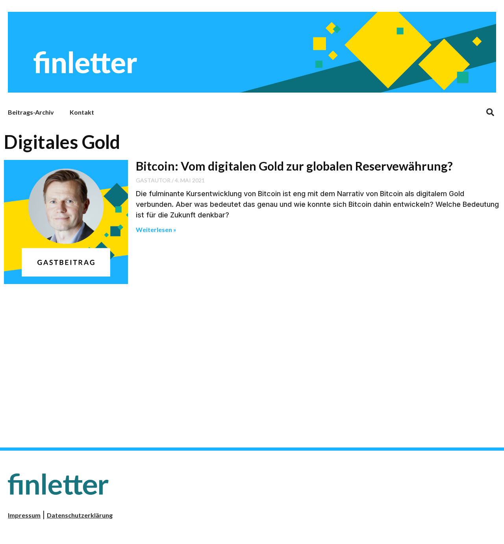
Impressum (24, 515)
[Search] (490, 112)
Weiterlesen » (156, 229)
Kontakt (82, 112)
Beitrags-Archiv (31, 112)
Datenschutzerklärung (80, 515)
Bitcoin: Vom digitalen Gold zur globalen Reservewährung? (294, 166)
